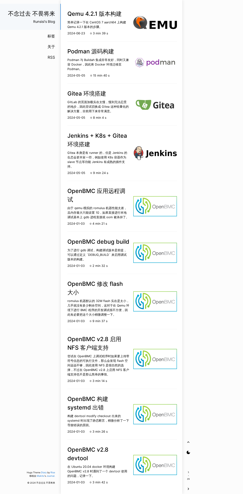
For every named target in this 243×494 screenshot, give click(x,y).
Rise (52, 472)
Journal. (51, 475)
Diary (44, 472)
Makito (40, 475)
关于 (51, 46)
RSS (51, 57)
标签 (51, 36)
